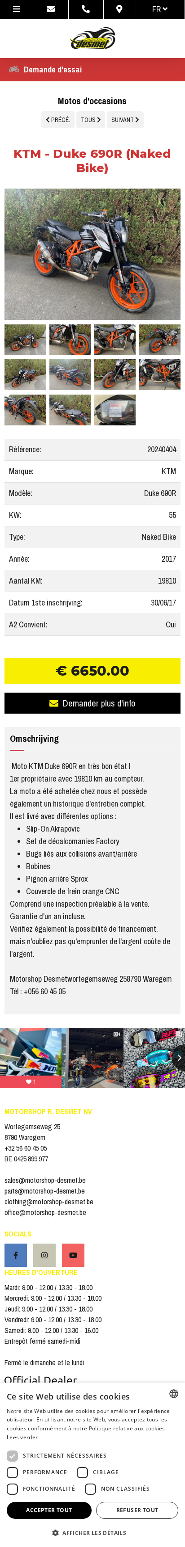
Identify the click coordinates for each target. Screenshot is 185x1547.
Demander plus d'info (99, 703)
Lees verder (22, 1437)
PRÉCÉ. (60, 120)
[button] (92, 1532)
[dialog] (92, 1465)
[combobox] (173, 1393)
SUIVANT (123, 120)
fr (157, 9)
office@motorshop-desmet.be (45, 1212)
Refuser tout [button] (137, 1510)
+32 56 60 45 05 (25, 1148)
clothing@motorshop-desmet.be (48, 1201)
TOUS (89, 120)
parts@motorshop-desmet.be (44, 1191)
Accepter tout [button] (49, 1510)
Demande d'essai (53, 69)
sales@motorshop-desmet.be (45, 1180)
